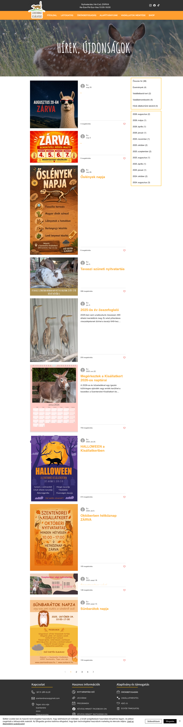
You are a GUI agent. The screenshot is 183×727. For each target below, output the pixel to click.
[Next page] (93, 671)
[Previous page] (65, 671)
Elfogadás (170, 721)
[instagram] (150, 5)
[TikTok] (158, 5)
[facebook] (154, 5)
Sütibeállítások (153, 721)
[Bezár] (179, 721)
